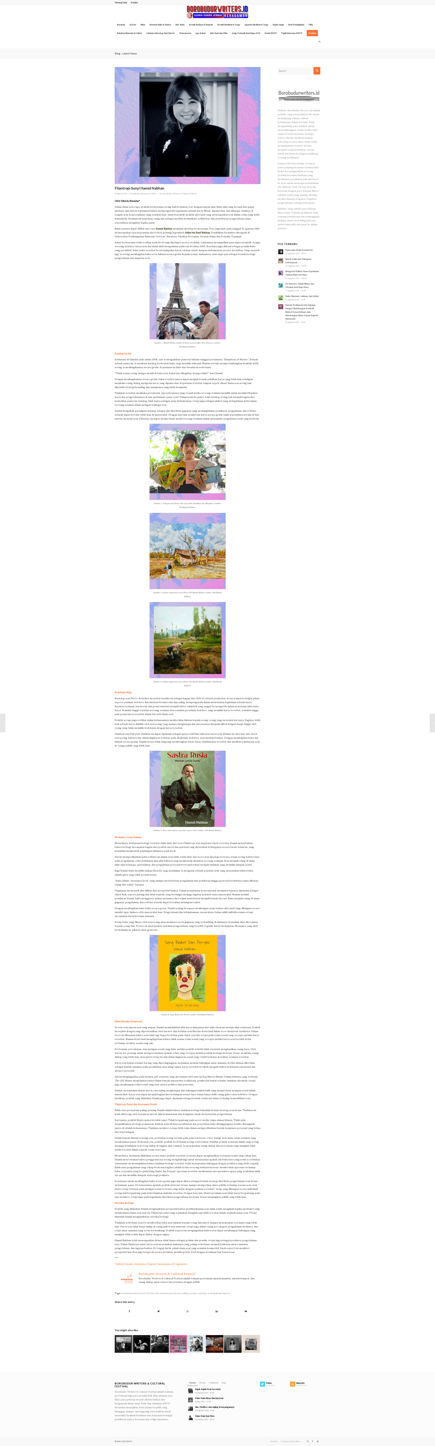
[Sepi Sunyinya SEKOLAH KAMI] (251, 1344)
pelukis (185, 1293)
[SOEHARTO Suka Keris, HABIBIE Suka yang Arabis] (196, 1344)
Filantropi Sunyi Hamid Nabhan (139, 188)
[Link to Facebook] (312, 1441)
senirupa (202, 1293)
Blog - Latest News (126, 53)
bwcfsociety (153, 1293)
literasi (177, 1293)
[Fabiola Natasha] (187, 125)
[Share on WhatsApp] (187, 1311)
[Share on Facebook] (129, 1311)
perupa (193, 1293)
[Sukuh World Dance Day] (178, 1344)
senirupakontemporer (219, 1293)
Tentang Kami (121, 2)
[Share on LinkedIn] (216, 1311)
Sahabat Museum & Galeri (144, 193)
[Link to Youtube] (317, 1441)
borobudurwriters (130, 1293)
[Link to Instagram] (307, 1441)
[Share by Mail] (245, 1311)
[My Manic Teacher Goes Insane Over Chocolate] (233, 1344)
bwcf (143, 1293)
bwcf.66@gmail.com (304, 220)
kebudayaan (166, 1293)
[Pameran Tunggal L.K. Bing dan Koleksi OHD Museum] (432, 723)
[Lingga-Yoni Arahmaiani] (2, 723)
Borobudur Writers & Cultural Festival (179, 193)
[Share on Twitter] (158, 1311)
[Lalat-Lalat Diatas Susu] (160, 1344)
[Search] (318, 41)
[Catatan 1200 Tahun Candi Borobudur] (123, 1344)
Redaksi (134, 2)
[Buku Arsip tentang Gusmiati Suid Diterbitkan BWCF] (214, 1344)
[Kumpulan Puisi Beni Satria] (142, 1344)
